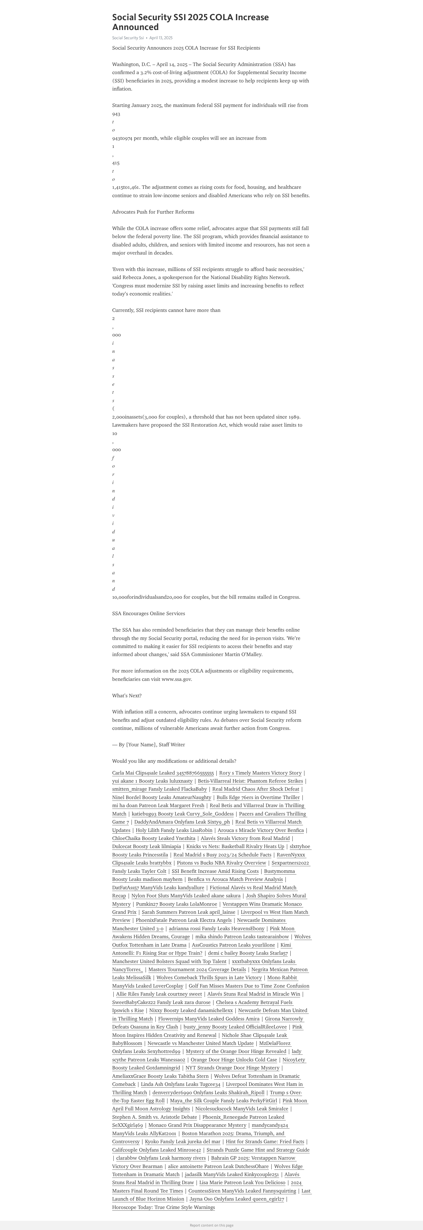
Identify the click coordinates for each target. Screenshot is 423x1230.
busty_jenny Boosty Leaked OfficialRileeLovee (235, 1027)
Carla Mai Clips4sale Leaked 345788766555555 (163, 773)
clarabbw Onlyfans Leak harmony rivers (161, 1158)
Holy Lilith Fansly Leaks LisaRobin (174, 830)
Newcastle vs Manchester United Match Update (201, 1043)
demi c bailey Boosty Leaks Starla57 (248, 953)
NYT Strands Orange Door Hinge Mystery (232, 1068)
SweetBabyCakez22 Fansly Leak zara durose (161, 1002)
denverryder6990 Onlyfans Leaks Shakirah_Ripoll (208, 1092)
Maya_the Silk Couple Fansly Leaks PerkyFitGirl (223, 1100)
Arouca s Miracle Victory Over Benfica (261, 830)
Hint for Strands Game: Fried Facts (265, 1141)
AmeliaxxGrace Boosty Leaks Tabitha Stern (160, 1076)
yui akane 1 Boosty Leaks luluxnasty (152, 781)
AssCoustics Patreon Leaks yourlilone (233, 945)
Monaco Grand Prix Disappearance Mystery (197, 1125)
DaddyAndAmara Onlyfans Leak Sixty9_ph (182, 822)
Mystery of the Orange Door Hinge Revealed (236, 1051)
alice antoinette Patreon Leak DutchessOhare (218, 1166)
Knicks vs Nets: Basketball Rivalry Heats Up (235, 846)
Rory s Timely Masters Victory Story (260, 773)
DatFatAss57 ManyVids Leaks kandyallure (158, 887)
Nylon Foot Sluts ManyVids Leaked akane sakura (186, 895)
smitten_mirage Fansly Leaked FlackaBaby (159, 789)
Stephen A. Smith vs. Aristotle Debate (154, 1117)
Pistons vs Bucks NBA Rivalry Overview (221, 863)
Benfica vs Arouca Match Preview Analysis (235, 879)
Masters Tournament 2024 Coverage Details (197, 969)
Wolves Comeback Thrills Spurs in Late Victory (209, 977)
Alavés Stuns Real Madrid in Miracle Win (253, 994)
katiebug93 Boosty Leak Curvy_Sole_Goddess (183, 814)
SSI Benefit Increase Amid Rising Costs (215, 871)
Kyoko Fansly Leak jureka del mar (182, 1141)
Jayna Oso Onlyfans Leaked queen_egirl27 (237, 1199)
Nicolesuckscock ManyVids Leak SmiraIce (241, 1108)
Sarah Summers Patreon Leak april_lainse (188, 912)
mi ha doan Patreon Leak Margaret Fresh (158, 805)
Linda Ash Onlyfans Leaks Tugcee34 (180, 1084)
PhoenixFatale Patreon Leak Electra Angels (184, 920)
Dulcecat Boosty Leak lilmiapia (146, 846)
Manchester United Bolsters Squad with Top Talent (169, 961)
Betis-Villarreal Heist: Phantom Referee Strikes (250, 781)
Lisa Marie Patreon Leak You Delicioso (242, 1182)
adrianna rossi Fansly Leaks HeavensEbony (216, 928)
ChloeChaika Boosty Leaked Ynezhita (153, 838)
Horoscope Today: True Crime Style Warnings (163, 1207)
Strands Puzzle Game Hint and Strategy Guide (258, 1150)
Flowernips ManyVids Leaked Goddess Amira (209, 1019)
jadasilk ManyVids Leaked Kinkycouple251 (232, 1174)
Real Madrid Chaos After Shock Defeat (255, 789)
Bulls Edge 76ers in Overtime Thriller (258, 797)
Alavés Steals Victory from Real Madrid (245, 838)
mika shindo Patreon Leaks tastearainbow (242, 936)
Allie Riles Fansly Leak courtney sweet (159, 994)
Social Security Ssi (128, 37)
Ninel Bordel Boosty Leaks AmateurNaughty (161, 797)
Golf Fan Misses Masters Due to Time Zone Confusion (249, 986)
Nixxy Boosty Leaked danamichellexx (191, 1010)
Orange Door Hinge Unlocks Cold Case (234, 1059)
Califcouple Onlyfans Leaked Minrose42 (156, 1150)
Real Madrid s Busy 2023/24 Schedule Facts (222, 855)
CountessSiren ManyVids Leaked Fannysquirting (242, 1191)
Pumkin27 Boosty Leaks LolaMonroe (176, 904)
